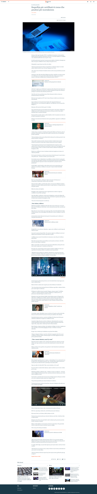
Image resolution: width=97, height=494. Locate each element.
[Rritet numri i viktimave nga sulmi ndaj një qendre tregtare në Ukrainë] (67, 480)
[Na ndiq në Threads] (59, 489)
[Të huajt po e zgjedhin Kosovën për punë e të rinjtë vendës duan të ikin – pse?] (35, 478)
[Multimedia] (93, 1)
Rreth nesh (19, 488)
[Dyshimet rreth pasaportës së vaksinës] (38, 83)
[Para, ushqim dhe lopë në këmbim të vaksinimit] (38, 354)
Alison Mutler (33, 12)
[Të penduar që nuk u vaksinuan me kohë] (38, 434)
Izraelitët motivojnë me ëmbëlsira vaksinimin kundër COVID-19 (45, 388)
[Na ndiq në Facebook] (49, 489)
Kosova (19, 465)
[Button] (63, 17)
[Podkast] (90, 1)
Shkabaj (34, 488)
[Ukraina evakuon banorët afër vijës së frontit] (56, 471)
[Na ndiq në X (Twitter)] (57, 489)
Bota (50, 465)
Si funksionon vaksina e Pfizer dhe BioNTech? (41, 258)
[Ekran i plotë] (65, 275)
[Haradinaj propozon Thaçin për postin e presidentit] (35, 474)
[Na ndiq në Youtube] (54, 489)
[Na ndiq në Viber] (61, 489)
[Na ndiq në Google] (64, 489)
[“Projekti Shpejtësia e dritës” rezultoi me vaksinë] (38, 307)
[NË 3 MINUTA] (87, 1)
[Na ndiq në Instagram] (52, 489)
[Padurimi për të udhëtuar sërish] (38, 223)
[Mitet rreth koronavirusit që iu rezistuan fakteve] (38, 174)
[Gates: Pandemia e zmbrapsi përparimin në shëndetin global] (38, 126)
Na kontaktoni (19, 490)
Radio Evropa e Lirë (37, 260)
